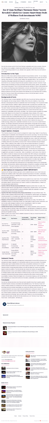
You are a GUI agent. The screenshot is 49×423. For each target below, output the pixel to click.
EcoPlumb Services (42, 240)
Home (5, 2)
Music (29, 2)
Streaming (23, 2)
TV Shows (16, 2)
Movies (11, 2)
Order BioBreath (42, 230)
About (41, 2)
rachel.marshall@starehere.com (8, 360)
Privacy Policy (25, 415)
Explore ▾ (36, 2)
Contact (19, 415)
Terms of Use (32, 415)
